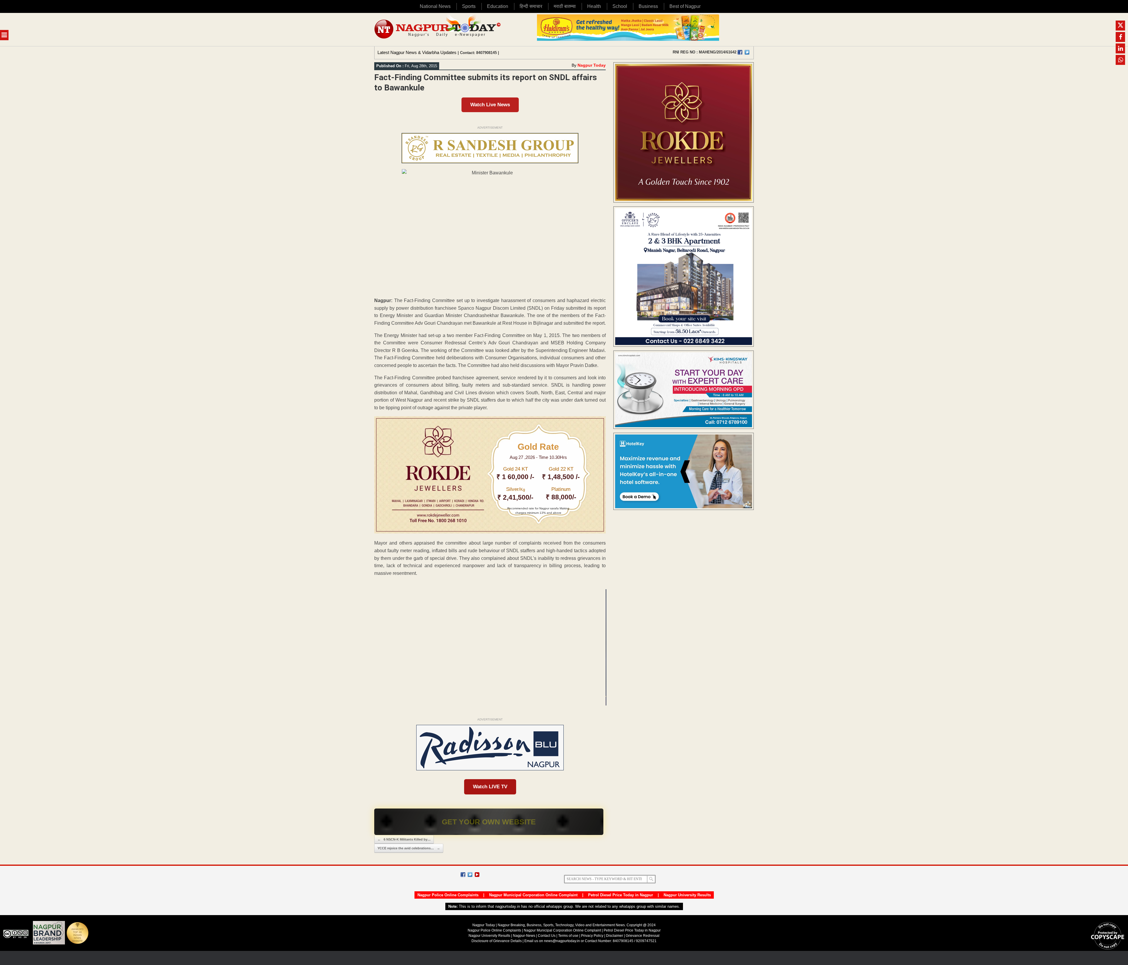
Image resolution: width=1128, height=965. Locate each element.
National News (435, 6)
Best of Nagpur (685, 6)
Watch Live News (490, 104)
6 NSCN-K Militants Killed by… (404, 839)
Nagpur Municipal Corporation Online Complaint (533, 895)
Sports (469, 6)
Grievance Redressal (642, 936)
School (619, 6)
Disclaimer (615, 936)
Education (497, 6)
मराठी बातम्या (565, 6)
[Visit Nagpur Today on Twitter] (747, 52)
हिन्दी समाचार (531, 6)
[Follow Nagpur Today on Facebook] (463, 874)
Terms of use (568, 936)
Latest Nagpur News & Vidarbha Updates (416, 52)
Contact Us (546, 936)
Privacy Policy (592, 936)
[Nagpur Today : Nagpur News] (438, 29)
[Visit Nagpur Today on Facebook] (740, 52)
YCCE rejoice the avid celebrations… (408, 848)
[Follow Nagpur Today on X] (470, 874)
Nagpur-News (524, 936)
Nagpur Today (592, 65)
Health (594, 6)
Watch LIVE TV (490, 786)
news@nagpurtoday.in (562, 941)
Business (648, 6)
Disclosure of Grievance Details (496, 941)
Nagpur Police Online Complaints (448, 895)
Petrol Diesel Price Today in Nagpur (620, 895)
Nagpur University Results (687, 895)
